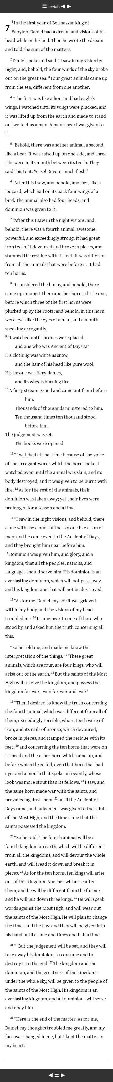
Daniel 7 (55, 6)
